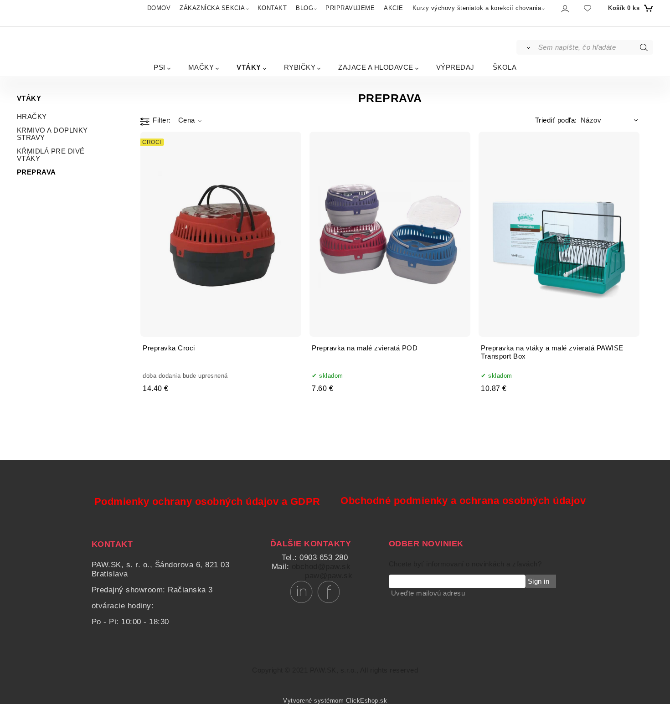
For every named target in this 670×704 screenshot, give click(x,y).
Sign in (539, 581)
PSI (159, 67)
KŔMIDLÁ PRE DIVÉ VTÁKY (51, 155)
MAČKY (201, 67)
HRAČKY (32, 116)
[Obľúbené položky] (587, 8)
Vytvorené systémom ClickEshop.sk (335, 701)
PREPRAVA (36, 172)
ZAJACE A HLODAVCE (375, 67)
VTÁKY (249, 67)
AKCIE (393, 8)
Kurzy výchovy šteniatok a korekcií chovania (476, 8)
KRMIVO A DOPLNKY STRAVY (52, 134)
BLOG (304, 8)
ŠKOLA (505, 67)
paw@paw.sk (328, 575)
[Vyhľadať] (526, 47)
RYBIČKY (300, 67)
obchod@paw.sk (321, 566)
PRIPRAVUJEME (350, 8)
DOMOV (159, 8)
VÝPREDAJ (455, 67)
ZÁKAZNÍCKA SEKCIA (212, 8)
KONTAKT (272, 8)
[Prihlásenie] (564, 8)
